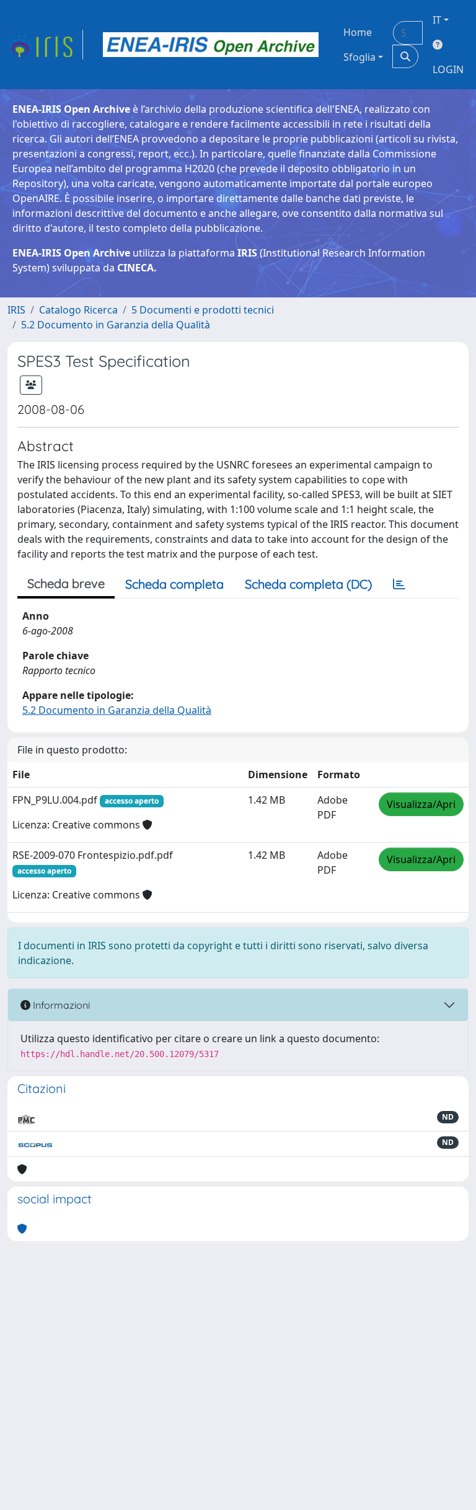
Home (357, 32)
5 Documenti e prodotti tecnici (202, 310)
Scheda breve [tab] (66, 583)
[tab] (399, 584)
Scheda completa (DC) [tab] (308, 584)
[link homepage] (45, 44)
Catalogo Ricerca (78, 310)
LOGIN (448, 69)
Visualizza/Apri (421, 804)
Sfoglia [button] (359, 57)
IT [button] (437, 20)
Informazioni (60, 1005)
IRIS (16, 310)
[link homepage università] (210, 44)
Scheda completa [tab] (174, 584)
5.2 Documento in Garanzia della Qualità (115, 324)
